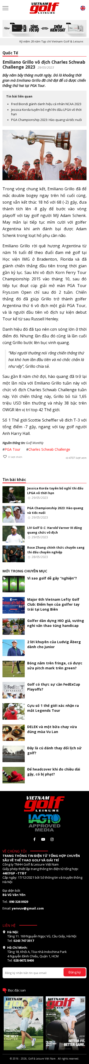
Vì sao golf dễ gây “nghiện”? (52, 578)
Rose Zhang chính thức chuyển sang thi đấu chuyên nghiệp (56, 549)
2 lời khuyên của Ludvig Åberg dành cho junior (54, 644)
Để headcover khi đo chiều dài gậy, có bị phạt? (53, 771)
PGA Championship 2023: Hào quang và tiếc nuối (46, 120)
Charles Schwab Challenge (49, 449)
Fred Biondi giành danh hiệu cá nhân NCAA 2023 (46, 104)
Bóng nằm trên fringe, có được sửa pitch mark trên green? (54, 665)
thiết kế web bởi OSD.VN (44, 1062)
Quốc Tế (10, 53)
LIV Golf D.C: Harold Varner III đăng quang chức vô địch (54, 530)
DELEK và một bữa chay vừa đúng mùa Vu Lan (52, 729)
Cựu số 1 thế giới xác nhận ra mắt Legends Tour (53, 708)
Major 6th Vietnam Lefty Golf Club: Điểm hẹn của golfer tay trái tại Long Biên (53, 604)
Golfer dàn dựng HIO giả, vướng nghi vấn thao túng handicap (55, 623)
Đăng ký (74, 972)
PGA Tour (12, 449)
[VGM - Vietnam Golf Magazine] (44, 8)
